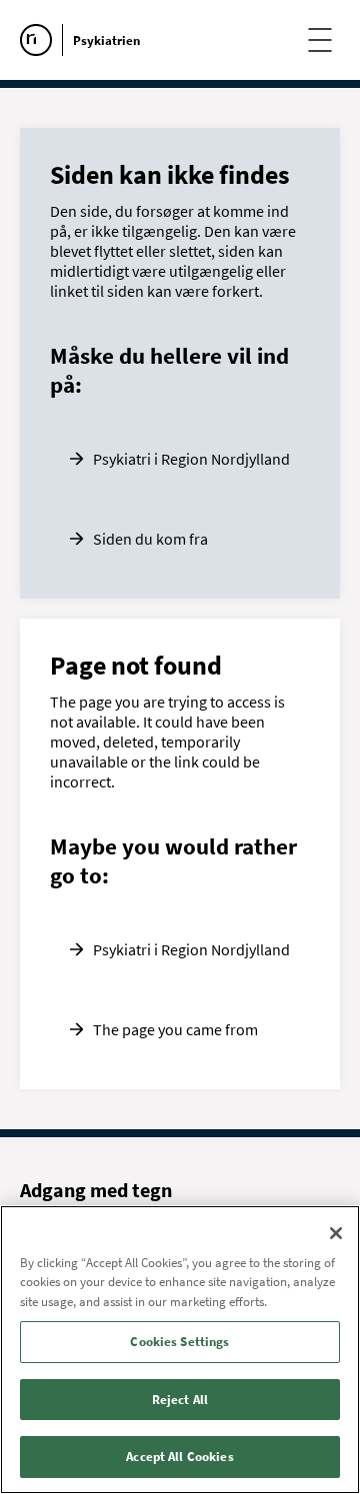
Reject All (180, 1399)
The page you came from (175, 1029)
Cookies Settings (179, 1341)
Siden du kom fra (150, 539)
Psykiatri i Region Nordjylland (191, 459)
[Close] (336, 1233)
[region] (180, 1349)
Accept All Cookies (179, 1456)
